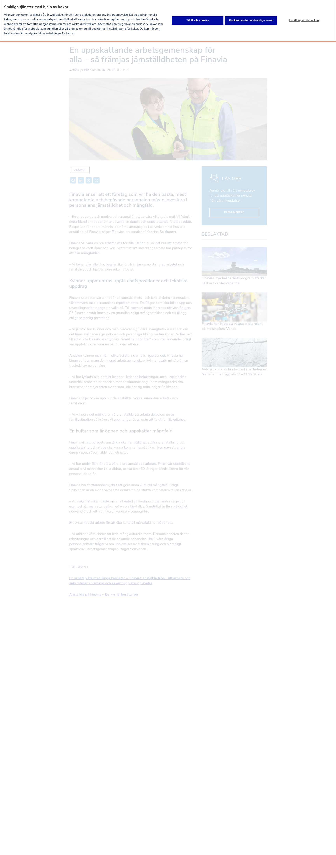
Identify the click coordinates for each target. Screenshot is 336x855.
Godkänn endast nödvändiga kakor (251, 20)
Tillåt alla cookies (197, 20)
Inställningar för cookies (304, 20)
